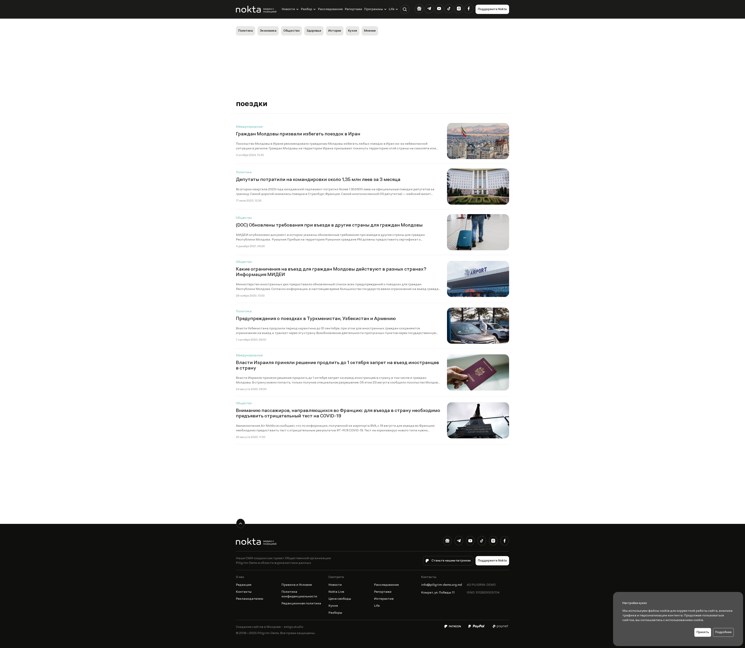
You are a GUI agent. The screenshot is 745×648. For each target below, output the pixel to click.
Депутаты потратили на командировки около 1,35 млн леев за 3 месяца (318, 179)
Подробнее (723, 632)
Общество (291, 30)
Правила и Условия (297, 585)
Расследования (330, 9)
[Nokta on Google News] (419, 8)
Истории (334, 30)
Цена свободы (339, 598)
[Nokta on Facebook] (468, 8)
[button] (404, 9)
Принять (702, 632)
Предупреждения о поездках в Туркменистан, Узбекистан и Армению (316, 319)
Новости (288, 9)
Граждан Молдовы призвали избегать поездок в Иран (298, 134)
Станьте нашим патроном (451, 560)
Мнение (370, 30)
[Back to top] (240, 523)
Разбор (306, 9)
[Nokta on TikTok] (448, 8)
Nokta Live (336, 591)
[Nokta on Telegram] (429, 8)
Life (391, 9)
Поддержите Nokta (492, 9)
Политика (245, 30)
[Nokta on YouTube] (439, 8)
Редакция (243, 585)
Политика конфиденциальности (299, 594)
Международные (249, 126)
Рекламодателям (249, 598)
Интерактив (384, 598)
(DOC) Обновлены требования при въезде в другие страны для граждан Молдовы (329, 225)
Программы (373, 9)
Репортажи (353, 9)
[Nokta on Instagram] (458, 8)
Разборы (335, 612)
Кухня (352, 30)
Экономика (268, 30)
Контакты (244, 591)
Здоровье (314, 30)
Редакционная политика (301, 603)
